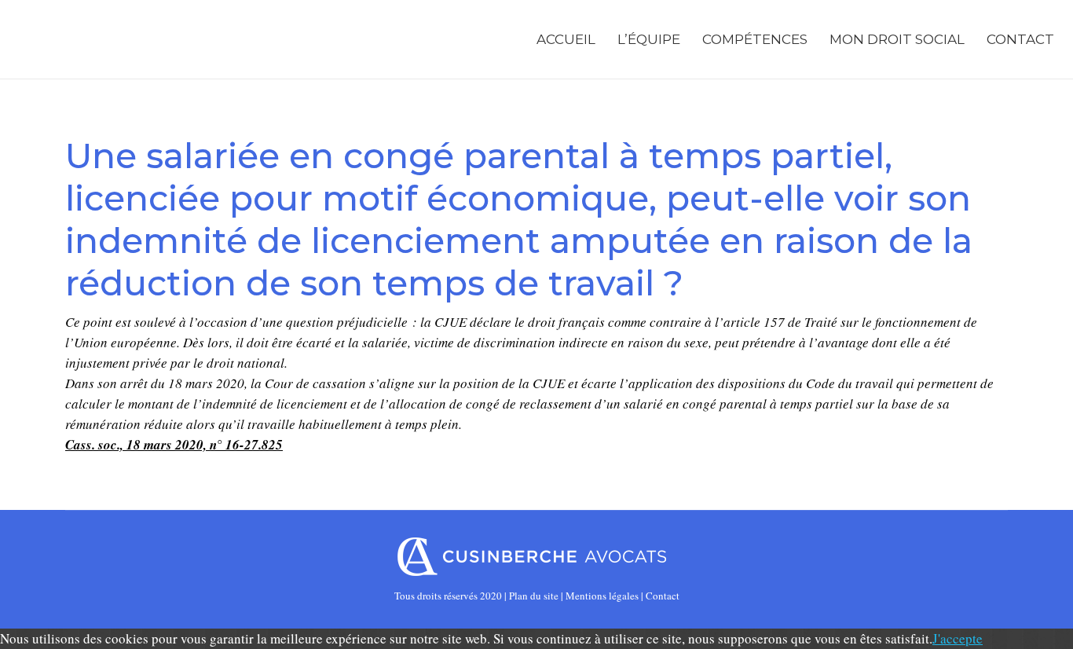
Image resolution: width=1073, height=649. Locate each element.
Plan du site (533, 595)
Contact (662, 595)
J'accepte (957, 638)
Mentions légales (602, 595)
